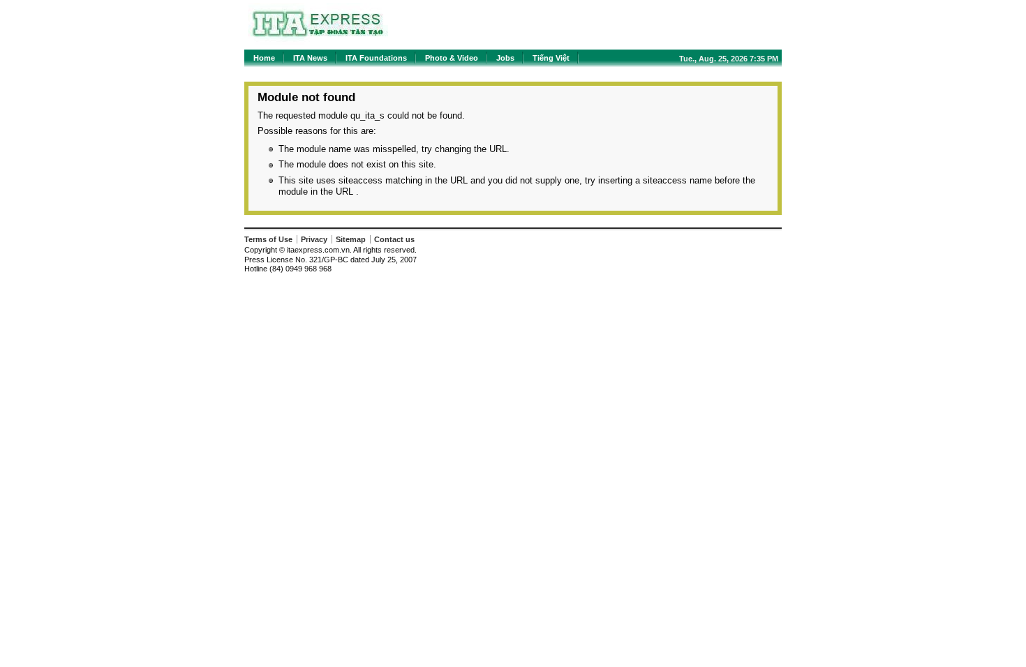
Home (264, 58)
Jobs (505, 58)
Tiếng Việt (551, 58)
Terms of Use (268, 239)
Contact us (394, 239)
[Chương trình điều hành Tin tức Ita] (318, 41)
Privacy (314, 239)
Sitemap (351, 239)
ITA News (310, 58)
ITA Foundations (376, 58)
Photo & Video (451, 58)
